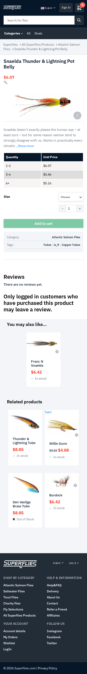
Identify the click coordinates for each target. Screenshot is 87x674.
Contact (52, 603)
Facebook (54, 637)
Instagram (54, 631)
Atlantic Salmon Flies (66, 237)
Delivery (53, 591)
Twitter (52, 643)
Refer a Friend (57, 609)
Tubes (47, 245)
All (29, 33)
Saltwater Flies (14, 591)
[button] (5, 82)
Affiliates (53, 615)
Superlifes (10, 45)
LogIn (7, 649)
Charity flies (12, 603)
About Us (53, 597)
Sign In (66, 7)
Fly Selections (13, 609)
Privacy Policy (47, 668)
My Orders (10, 637)
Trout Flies (10, 597)
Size (7, 197)
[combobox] (71, 197)
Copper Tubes (71, 245)
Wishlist (9, 643)
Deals (38, 33)
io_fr (56, 245)
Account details (14, 631)
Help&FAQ (54, 585)
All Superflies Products (38, 45)
